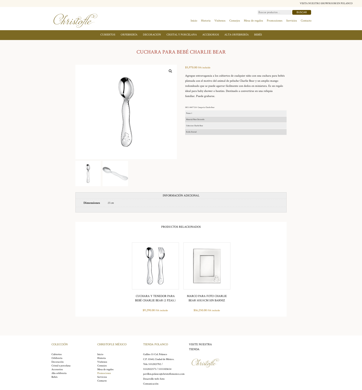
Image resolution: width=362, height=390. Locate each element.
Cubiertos (107, 34)
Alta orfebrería (236, 34)
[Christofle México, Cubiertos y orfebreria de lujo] (75, 30)
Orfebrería (129, 34)
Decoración (152, 34)
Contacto (306, 21)
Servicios (291, 21)
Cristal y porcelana (181, 34)
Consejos (234, 21)
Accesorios (210, 34)
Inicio (194, 21)
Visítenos (219, 21)
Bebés (258, 34)
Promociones (274, 21)
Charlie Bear (210, 107)
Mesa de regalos (253, 21)
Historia (206, 21)
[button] (170, 71)
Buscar (302, 12)
